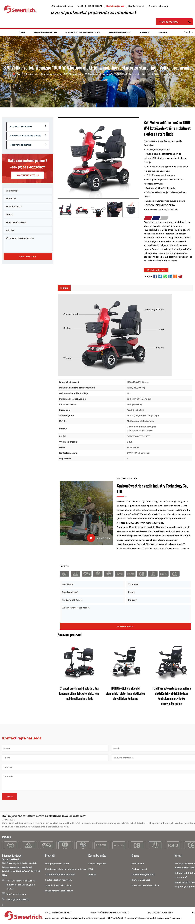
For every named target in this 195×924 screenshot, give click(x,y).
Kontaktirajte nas (115, 6)
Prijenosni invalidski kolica (59, 890)
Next (190, 677)
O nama (162, 32)
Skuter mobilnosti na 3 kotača (60, 874)
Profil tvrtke (137, 863)
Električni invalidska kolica (82, 32)
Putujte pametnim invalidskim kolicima (65, 869)
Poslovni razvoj (139, 869)
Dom (22, 32)
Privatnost (175, 918)
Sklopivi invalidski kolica (58, 885)
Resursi (144, 32)
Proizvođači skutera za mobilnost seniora (147, 918)
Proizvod (31, 74)
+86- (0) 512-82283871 (28, 167)
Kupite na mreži (136, 6)
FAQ (90, 869)
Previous (59, 677)
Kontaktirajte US (28, 175)
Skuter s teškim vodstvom (58, 880)
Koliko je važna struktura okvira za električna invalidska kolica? (44, 815)
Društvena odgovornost (143, 874)
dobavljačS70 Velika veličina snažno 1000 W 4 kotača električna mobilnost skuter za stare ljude (153, 514)
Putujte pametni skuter (57, 863)
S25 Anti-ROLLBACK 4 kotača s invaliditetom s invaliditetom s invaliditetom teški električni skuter (79, 693)
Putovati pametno (120, 32)
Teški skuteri (73, 74)
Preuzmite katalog (158, 6)
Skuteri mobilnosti (45, 32)
